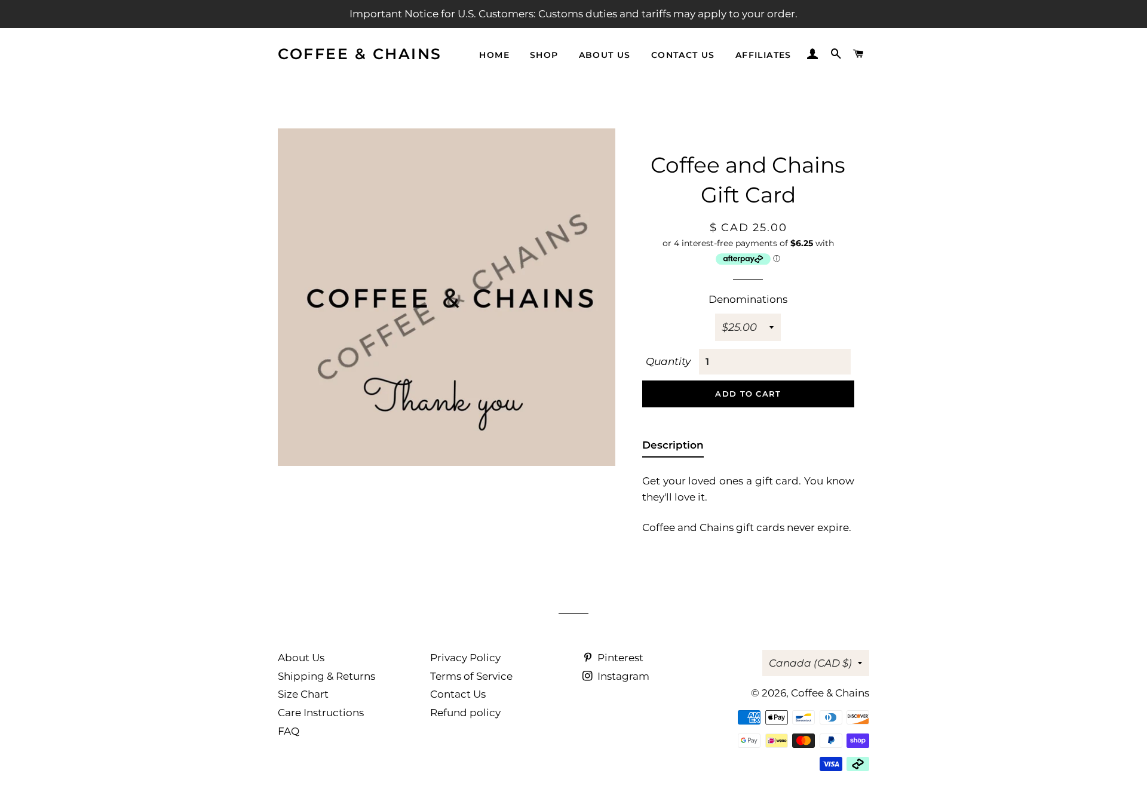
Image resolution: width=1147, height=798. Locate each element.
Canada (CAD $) (810, 663)
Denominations (748, 299)
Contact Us (458, 694)
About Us (301, 658)
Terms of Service (471, 676)
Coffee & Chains (360, 54)
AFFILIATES (763, 55)
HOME (494, 55)
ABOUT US (605, 55)
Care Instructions (321, 713)
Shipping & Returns (326, 676)
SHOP (544, 55)
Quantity (668, 361)
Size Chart (303, 694)
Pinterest (619, 658)
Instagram (622, 676)
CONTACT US (683, 55)
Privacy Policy (465, 658)
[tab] (673, 447)
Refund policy (465, 713)
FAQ (288, 731)
